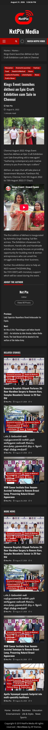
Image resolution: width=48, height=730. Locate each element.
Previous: (22, 317)
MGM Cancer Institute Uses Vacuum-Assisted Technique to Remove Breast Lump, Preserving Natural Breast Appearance (21, 492)
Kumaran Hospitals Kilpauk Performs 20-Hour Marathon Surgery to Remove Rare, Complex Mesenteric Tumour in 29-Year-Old (23, 393)
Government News (32, 422)
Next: (23, 333)
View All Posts (24, 302)
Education (9, 68)
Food (7, 71)
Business (26, 710)
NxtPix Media (24, 31)
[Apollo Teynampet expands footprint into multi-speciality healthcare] (24, 677)
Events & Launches (23, 68)
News (37, 75)
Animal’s (16, 710)
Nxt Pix (9, 106)
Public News (10, 78)
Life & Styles (27, 75)
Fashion (37, 68)
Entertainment (13, 714)
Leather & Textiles (12, 75)
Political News (12, 687)
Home (30, 71)
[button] (4, 41)
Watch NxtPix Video (36, 41)
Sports (23, 717)
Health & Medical (18, 71)
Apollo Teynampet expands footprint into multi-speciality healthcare (23, 695)
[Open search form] (16, 41)
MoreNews (22, 726)
